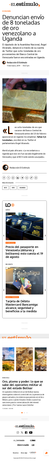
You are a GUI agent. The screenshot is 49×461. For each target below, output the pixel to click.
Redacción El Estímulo (17, 63)
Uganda (22, 188)
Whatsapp (13, 177)
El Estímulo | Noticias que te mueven (24, 426)
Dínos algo (24, 453)
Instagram (18, 432)
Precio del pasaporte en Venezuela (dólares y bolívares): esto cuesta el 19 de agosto (24, 252)
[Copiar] (31, 177)
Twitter (8, 177)
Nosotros (16, 453)
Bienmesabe (23, 445)
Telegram (22, 177)
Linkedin (17, 177)
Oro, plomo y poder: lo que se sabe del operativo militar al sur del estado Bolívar (22, 384)
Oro (13, 188)
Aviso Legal (33, 458)
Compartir (46, 452)
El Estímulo (24, 4)
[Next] (45, 235)
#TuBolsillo (10, 242)
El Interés (19, 441)
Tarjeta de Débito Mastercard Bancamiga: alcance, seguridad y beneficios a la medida (22, 306)
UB (33, 445)
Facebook (4, 177)
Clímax (32, 440)
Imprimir (36, 177)
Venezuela (5, 377)
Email (26, 177)
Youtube (30, 432)
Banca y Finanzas (12, 297)
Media (33, 453)
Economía (6, 11)
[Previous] (4, 235)
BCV (5, 188)
